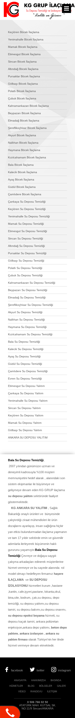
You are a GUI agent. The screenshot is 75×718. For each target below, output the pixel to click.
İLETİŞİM (52, 691)
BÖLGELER (45, 686)
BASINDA (56, 680)
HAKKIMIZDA (38, 680)
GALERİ (61, 686)
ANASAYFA (20, 680)
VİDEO (22, 691)
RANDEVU (36, 691)
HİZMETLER (16, 686)
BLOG (31, 686)
